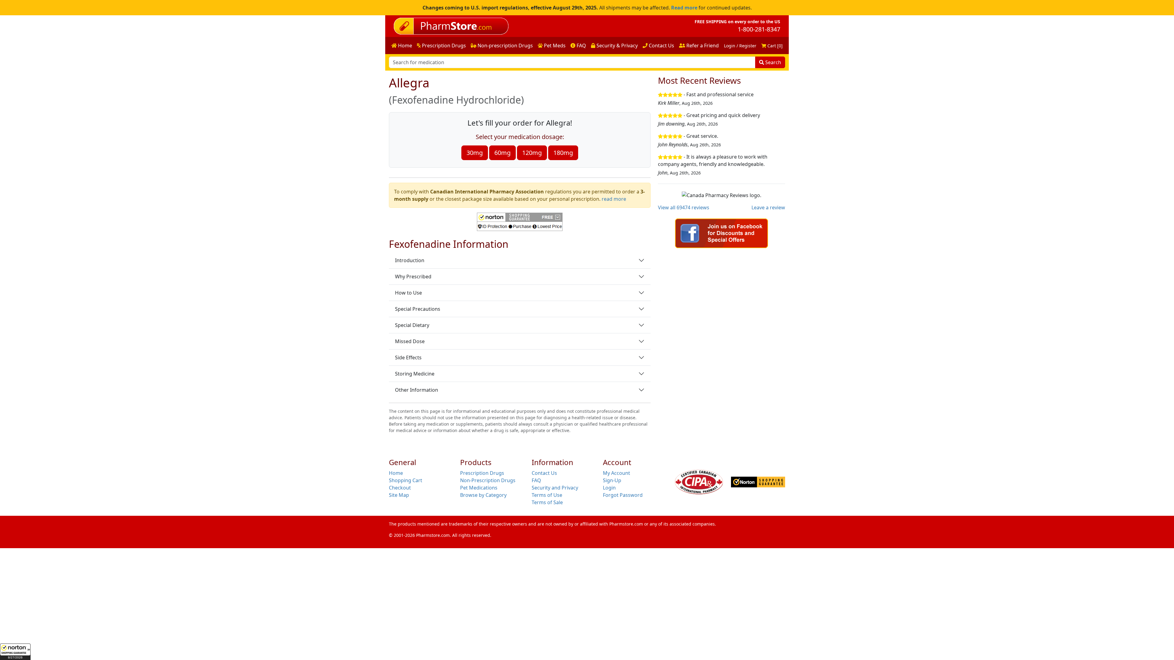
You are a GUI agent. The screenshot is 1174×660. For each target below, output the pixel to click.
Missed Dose (410, 341)
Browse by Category (483, 495)
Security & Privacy (616, 45)
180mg (563, 152)
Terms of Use (547, 495)
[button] (15, 652)
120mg (532, 152)
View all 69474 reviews (683, 207)
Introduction (409, 260)
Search (772, 62)
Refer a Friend (702, 45)
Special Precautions (417, 309)
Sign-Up (612, 480)
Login (609, 487)
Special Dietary (412, 325)
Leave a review (768, 207)
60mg (502, 152)
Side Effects (408, 357)
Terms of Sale (547, 502)
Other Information (416, 390)
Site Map (399, 495)
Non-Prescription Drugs (487, 480)
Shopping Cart (405, 480)
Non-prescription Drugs (504, 45)
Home (404, 45)
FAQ (580, 45)
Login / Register (740, 46)
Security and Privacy (555, 487)
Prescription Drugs (443, 45)
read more (614, 199)
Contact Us (661, 45)
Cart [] (774, 46)
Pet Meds (554, 45)
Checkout (400, 487)
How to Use (408, 292)
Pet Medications (478, 487)
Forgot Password (623, 495)
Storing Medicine (414, 373)
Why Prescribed (413, 276)
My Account (616, 473)
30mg (475, 152)
